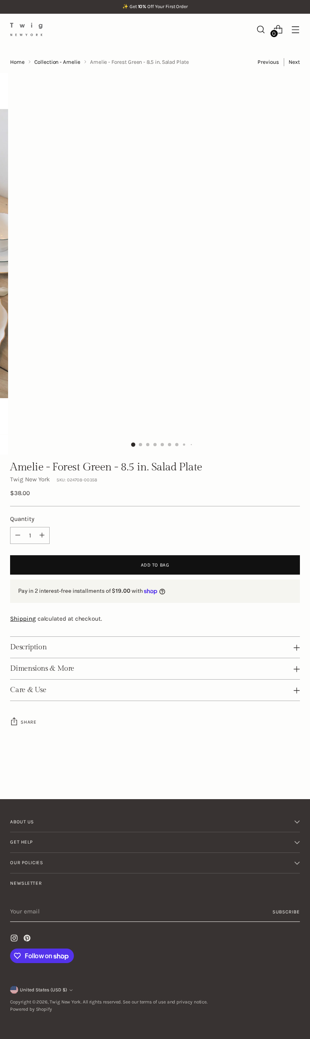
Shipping (23, 618)
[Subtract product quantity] (17, 535)
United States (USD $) (43, 990)
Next (294, 62)
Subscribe (286, 912)
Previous (268, 62)
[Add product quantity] (42, 535)
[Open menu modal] (295, 29)
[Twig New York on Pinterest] (28, 939)
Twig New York (30, 479)
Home (17, 62)
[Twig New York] (26, 29)
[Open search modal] (261, 29)
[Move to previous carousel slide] (274, 771)
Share (28, 722)
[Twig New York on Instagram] (15, 939)
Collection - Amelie (57, 62)
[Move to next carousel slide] (293, 771)
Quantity (22, 519)
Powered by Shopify (31, 1009)
